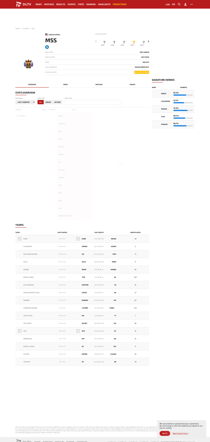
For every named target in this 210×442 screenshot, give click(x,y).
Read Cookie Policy (180, 433)
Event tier (68, 98)
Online (48, 102)
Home (17, 28)
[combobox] (93, 102)
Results (60, 4)
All (40, 102)
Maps (65, 84)
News (39, 4)
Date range (19, 98)
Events (71, 4)
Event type (41, 98)
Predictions (119, 4)
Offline (57, 102)
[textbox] (66, 102)
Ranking (91, 4)
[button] (148, 41)
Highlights (104, 4)
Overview (32, 84)
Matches (49, 4)
